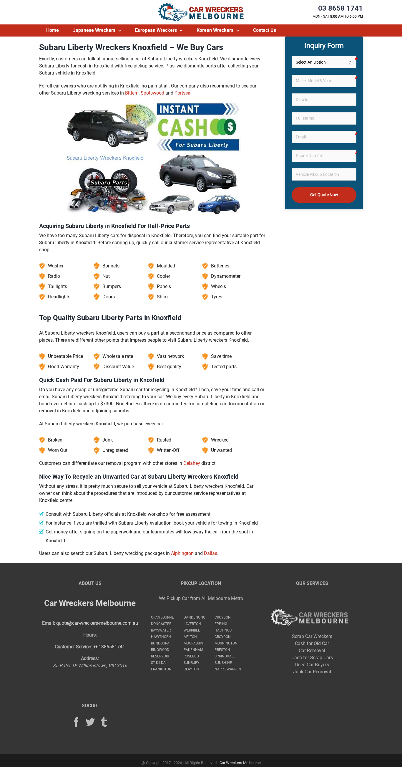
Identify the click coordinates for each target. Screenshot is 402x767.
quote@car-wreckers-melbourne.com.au (97, 623)
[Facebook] (76, 722)
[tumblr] (104, 722)
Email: (48, 623)
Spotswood (152, 93)
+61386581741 (109, 646)
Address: (90, 658)
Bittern (132, 93)
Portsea (182, 93)
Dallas (210, 553)
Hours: (90, 635)
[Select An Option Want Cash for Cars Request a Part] (324, 62)
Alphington (182, 553)
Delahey (191, 463)
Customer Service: (73, 646)
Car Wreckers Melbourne (90, 603)
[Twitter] (90, 722)
